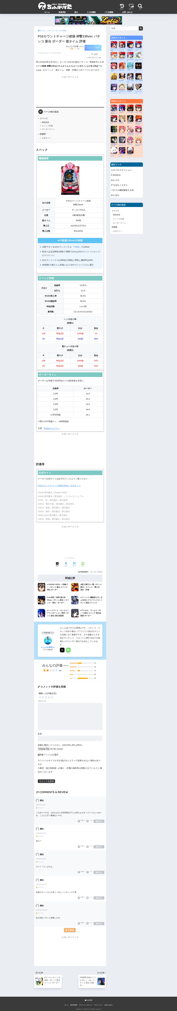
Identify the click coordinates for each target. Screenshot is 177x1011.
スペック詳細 (47, 126)
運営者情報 (73, 1005)
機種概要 (45, 122)
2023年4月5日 (40, 805)
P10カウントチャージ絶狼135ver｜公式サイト (59, 485)
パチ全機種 (108, 12)
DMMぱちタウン (51, 428)
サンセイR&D (96, 572)
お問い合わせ (127, 12)
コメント (42, 701)
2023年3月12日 (41, 859)
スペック (44, 118)
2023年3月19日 (41, 833)
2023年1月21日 (41, 884)
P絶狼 (76, 247)
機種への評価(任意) (47, 693)
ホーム (47, 12)
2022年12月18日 (41, 910)
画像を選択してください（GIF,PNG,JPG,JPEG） (60, 745)
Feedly (68, 653)
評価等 (43, 134)
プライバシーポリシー (86, 1005)
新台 (76, 12)
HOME (89, 1000)
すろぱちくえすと (119, 185)
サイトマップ (98, 1005)
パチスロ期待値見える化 (122, 190)
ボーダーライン (48, 129)
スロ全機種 (91, 12)
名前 (40, 734)
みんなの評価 (75, 47)
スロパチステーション (121, 170)
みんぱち (115, 195)
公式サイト (46, 138)
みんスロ (115, 180)
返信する (99, 821)
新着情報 (62, 12)
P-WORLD (116, 175)
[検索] (141, 28)
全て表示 (70, 930)
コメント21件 (93, 48)
